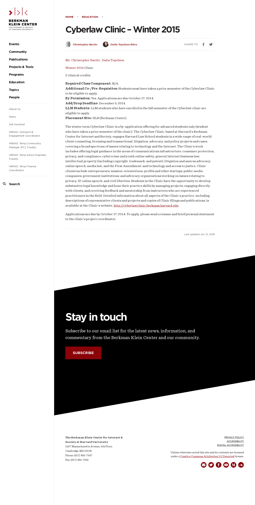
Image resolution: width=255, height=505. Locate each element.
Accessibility (235, 441)
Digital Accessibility (230, 445)
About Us (15, 109)
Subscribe (83, 353)
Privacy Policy (234, 437)
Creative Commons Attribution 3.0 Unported (207, 456)
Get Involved (16, 124)
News (12, 116)
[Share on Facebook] (203, 44)
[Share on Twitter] (211, 44)
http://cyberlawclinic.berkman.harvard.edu (146, 205)
